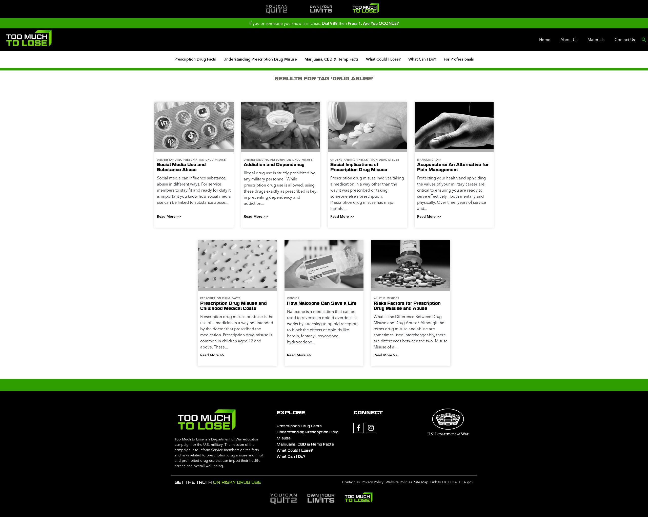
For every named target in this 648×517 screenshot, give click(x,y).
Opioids (293, 298)
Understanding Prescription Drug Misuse (260, 59)
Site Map (421, 482)
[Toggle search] (644, 39)
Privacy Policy (372, 482)
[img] (276, 9)
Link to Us (438, 482)
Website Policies (399, 482)
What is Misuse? (386, 298)
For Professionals (459, 59)
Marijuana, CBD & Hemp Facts (331, 59)
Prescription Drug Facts (195, 59)
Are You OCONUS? (381, 23)
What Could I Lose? (383, 59)
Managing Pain (429, 159)
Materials (596, 39)
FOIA (452, 482)
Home (544, 39)
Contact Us (625, 39)
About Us (568, 39)
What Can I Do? (422, 59)
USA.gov (466, 482)
